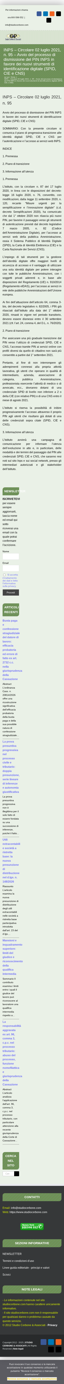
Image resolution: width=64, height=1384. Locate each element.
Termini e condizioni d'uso (18, 1260)
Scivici (7, 1274)
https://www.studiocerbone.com (28, 1212)
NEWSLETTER (12, 1253)
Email (6, 563)
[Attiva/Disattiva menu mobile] (57, 35)
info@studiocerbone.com (16, 25)
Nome (6, 551)
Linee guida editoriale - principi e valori (26, 1267)
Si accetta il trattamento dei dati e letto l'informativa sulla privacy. (10, 580)
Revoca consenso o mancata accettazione (32, 1378)
